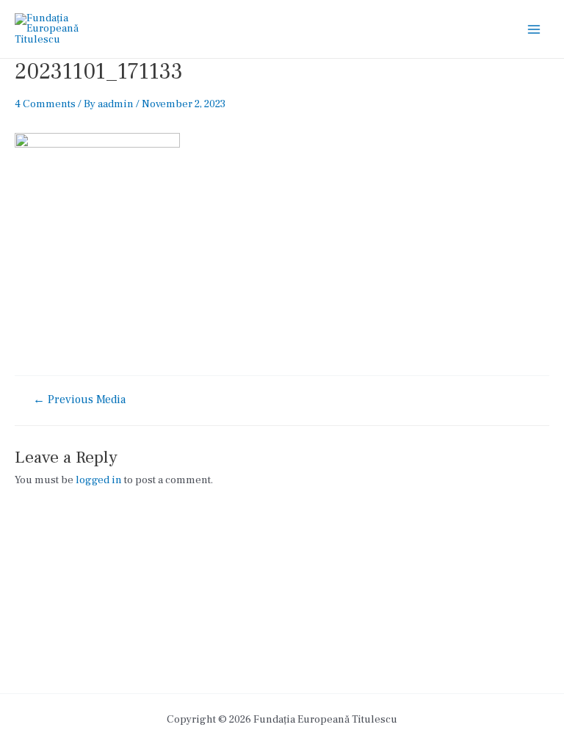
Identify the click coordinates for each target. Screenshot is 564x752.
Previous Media (79, 400)
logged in (99, 480)
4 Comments (45, 104)
